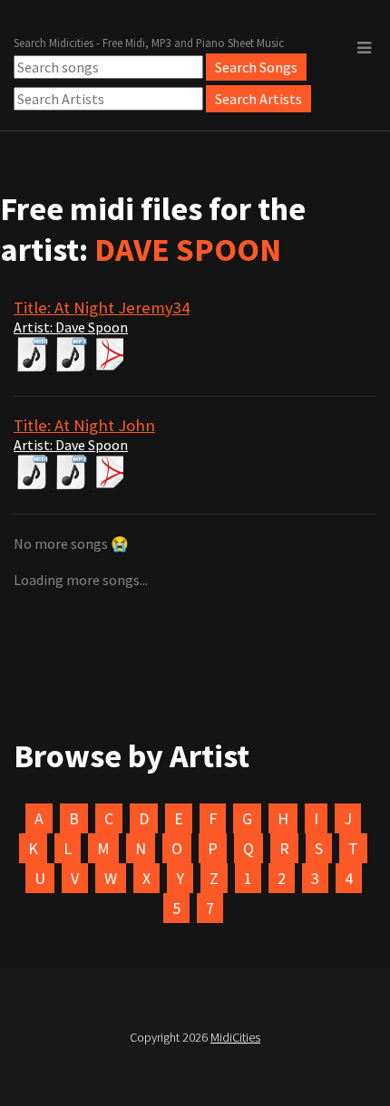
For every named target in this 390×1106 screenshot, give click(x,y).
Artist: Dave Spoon (71, 327)
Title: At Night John (84, 425)
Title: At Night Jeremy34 (102, 307)
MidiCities (235, 1037)
